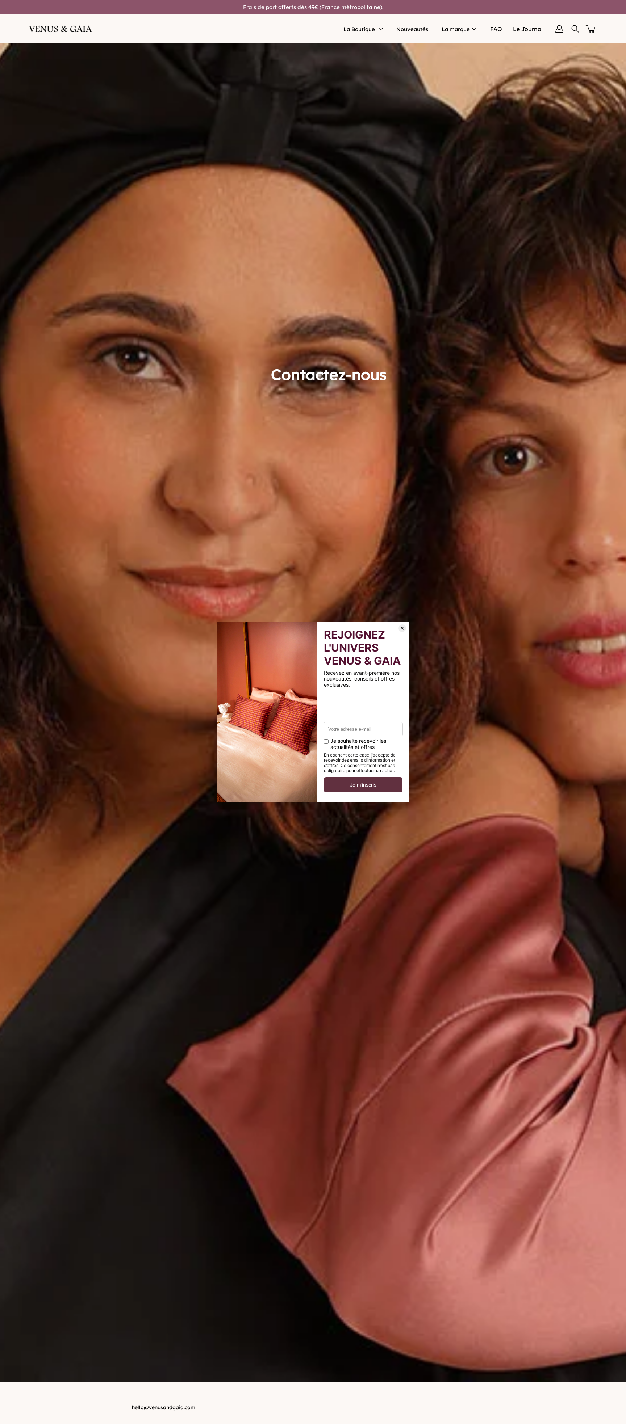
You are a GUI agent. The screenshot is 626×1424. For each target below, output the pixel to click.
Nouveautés (412, 29)
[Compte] (559, 29)
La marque (456, 29)
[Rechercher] (575, 29)
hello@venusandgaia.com (163, 1407)
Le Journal (528, 29)
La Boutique (359, 29)
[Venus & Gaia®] (60, 29)
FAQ (496, 29)
